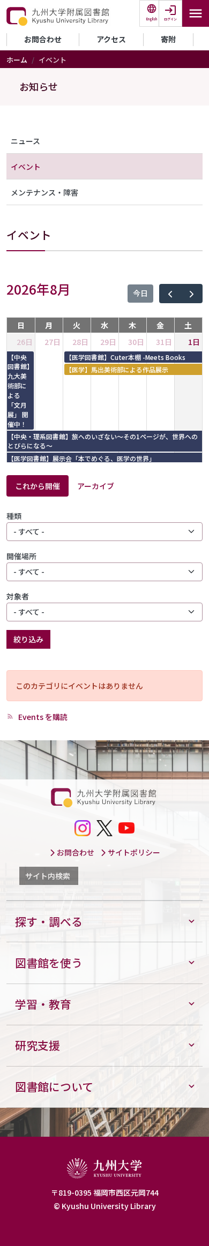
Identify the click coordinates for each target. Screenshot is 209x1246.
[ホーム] (58, 16)
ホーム (16, 60)
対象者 (17, 596)
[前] (170, 293)
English (151, 19)
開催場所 (21, 556)
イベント (26, 166)
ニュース (25, 141)
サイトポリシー (133, 852)
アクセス (111, 39)
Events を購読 (42, 716)
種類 (13, 516)
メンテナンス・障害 (44, 192)
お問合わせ (43, 39)
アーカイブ (95, 486)
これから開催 (37, 486)
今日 (140, 293)
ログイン (170, 19)
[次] (192, 293)
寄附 (168, 39)
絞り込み (28, 639)
